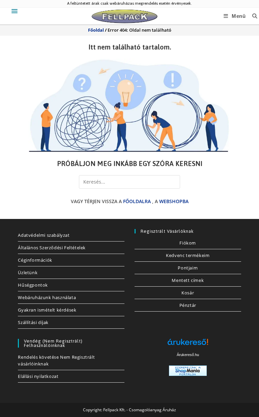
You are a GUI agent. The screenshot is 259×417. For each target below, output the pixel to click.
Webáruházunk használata (47, 297)
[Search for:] (252, 16)
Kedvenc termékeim (187, 255)
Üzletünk (27, 272)
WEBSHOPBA (174, 201)
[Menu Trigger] (14, 11)
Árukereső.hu (188, 355)
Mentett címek (188, 280)
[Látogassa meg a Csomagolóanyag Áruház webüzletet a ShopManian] (188, 370)
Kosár (187, 293)
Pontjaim (188, 268)
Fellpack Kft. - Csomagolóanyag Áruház (139, 410)
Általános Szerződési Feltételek (52, 248)
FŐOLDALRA (137, 201)
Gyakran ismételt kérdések (47, 310)
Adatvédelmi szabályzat (43, 235)
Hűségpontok (33, 285)
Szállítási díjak (33, 322)
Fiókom (187, 243)
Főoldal (96, 30)
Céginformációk (35, 260)
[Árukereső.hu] (188, 344)
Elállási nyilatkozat (38, 376)
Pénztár (187, 305)
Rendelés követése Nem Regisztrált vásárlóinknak (56, 360)
